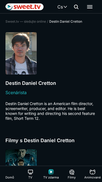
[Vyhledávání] (76, 7)
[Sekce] (90, 7)
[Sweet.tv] (24, 6)
